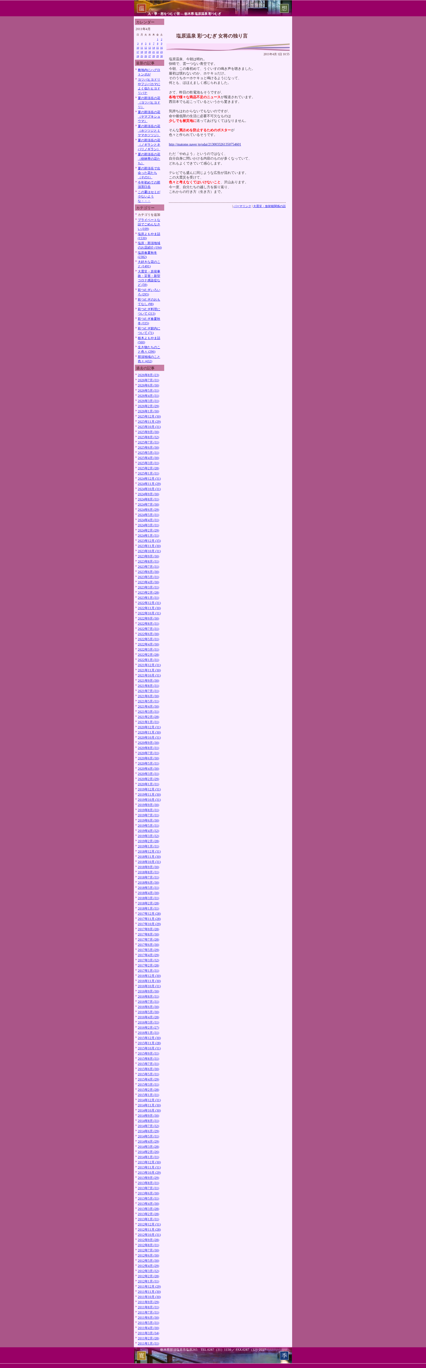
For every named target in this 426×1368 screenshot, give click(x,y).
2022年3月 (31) (148, 649)
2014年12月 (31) (149, 1100)
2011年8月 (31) (148, 1307)
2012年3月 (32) (148, 1271)
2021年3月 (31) (148, 711)
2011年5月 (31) (148, 1323)
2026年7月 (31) (148, 380)
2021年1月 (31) (148, 722)
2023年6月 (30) (148, 572)
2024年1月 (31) (148, 535)
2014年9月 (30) (148, 1115)
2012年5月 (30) (148, 1260)
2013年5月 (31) (148, 1198)
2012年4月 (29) (148, 1266)
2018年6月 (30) (148, 882)
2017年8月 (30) (148, 934)
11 (142, 47)
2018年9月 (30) (148, 867)
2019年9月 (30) (148, 805)
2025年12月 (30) (149, 416)
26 (145, 56)
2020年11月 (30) (149, 732)
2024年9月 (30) (148, 494)
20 (149, 52)
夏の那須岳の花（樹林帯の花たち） (149, 158)
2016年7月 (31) (148, 1001)
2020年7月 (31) (148, 753)
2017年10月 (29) (149, 924)
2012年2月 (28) (148, 1276)
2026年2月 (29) (148, 406)
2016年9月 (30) (148, 991)
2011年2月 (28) (148, 1338)
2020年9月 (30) (148, 743)
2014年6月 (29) (148, 1131)
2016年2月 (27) (148, 1027)
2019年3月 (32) (148, 836)
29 (157, 56)
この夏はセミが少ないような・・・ (149, 196)
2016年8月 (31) (148, 996)
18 (142, 52)
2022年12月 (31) (149, 603)
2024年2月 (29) (148, 530)
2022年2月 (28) (148, 655)
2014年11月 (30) (149, 1105)
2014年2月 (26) (148, 1152)
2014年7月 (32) (148, 1126)
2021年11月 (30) (149, 670)
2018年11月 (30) (149, 856)
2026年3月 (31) (148, 401)
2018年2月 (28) (148, 903)
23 (161, 52)
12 (145, 47)
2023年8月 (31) (148, 561)
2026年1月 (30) (148, 411)
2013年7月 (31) (148, 1188)
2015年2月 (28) (148, 1090)
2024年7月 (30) (148, 504)
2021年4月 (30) (148, 706)
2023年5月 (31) (148, 577)
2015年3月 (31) (148, 1084)
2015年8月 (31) (148, 1058)
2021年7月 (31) (148, 691)
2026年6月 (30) (148, 385)
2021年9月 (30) (148, 680)
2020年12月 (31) (149, 727)
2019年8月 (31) (148, 810)
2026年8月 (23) (148, 375)
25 (142, 56)
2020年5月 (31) (148, 763)
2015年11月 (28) (149, 1043)
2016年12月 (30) (149, 976)
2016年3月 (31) (148, 1022)
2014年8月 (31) (148, 1121)
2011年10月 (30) (149, 1297)
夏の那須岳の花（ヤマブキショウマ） (149, 116)
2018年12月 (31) (149, 851)
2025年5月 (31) (148, 453)
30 (161, 56)
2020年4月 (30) (148, 768)
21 (153, 52)
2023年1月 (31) (148, 598)
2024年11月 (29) (149, 484)
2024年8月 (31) (148, 499)
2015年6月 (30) (148, 1069)
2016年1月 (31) (148, 1033)
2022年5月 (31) (148, 639)
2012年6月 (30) (148, 1255)
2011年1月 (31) (148, 1343)
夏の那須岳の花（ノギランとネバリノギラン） (149, 144)
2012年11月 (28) (149, 1229)
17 (138, 52)
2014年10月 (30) (149, 1110)
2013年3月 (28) (148, 1209)
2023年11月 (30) (149, 546)
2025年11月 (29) (149, 421)
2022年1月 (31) (148, 660)
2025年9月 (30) (148, 432)
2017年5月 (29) (148, 950)
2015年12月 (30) (149, 1038)
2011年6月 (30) (148, 1317)
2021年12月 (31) (149, 665)
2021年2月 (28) (148, 717)
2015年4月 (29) (148, 1079)
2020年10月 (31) (149, 737)
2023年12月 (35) (149, 541)
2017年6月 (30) (148, 945)
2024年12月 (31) (149, 478)
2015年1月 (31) (148, 1095)
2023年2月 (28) (148, 592)
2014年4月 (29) (148, 1141)
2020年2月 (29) (148, 779)
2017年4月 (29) (148, 955)
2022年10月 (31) (149, 613)
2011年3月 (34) (148, 1333)
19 (145, 52)
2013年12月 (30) (149, 1162)
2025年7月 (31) (148, 442)
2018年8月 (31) (148, 872)
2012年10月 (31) (149, 1235)
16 (161, 47)
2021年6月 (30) (148, 696)
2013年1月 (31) (148, 1219)
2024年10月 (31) (149, 489)
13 (149, 47)
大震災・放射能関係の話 (269, 206)
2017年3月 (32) (148, 960)
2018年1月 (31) (148, 908)
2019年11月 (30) (149, 794)
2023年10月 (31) (149, 551)
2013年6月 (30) (148, 1193)
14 (153, 47)
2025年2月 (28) (148, 468)
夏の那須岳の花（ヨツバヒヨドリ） (149, 102)
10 (138, 47)
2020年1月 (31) (148, 784)
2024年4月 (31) (148, 520)
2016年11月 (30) (149, 981)
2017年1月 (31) (148, 970)
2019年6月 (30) (148, 820)
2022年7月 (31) (148, 629)
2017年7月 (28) (148, 939)
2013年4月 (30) (148, 1203)
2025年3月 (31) (148, 463)
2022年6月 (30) (148, 634)
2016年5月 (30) (148, 1012)
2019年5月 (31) (148, 825)
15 (157, 47)
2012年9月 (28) (148, 1240)
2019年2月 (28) (148, 841)
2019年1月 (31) (148, 846)
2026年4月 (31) (148, 396)
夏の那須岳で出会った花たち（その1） (149, 172)
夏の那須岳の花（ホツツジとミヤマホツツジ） (149, 130)
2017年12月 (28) (149, 913)
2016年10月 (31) (149, 986)
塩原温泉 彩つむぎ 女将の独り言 (212, 35)
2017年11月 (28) (149, 919)
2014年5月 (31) (148, 1136)
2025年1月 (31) (148, 473)
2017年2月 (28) (148, 965)
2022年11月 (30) (149, 608)
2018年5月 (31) (148, 888)
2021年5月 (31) (148, 701)
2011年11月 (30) (149, 1292)
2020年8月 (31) (148, 748)
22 (157, 52)
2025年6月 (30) (148, 447)
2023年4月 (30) (148, 582)
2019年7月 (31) (148, 815)
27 (149, 56)
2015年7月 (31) (148, 1064)
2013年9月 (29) (148, 1178)
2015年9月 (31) (148, 1053)
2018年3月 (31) (148, 898)
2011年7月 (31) (148, 1312)
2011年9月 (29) (148, 1302)
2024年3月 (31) (148, 525)
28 (153, 56)
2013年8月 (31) (148, 1183)
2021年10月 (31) (149, 675)
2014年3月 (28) (148, 1147)
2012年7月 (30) (148, 1250)
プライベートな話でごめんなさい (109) (149, 224)
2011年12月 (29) (149, 1286)
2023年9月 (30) (148, 556)
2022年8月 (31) (148, 623)
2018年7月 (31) (148, 877)
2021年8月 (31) (148, 686)
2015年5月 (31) (148, 1074)
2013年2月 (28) (148, 1214)
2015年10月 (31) (149, 1048)
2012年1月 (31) (148, 1281)
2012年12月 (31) (149, 1224)
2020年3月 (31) (148, 774)
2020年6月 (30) (148, 758)
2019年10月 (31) (149, 800)
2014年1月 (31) (148, 1157)
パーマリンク (242, 206)
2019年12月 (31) (149, 789)
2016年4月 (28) (148, 1017)
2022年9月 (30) (148, 618)
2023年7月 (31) (148, 566)
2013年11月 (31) (149, 1167)
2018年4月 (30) (148, 893)
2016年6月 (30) (148, 1007)
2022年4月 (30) (148, 644)
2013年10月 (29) (149, 1172)
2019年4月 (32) (148, 831)
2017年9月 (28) (148, 929)
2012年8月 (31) (148, 1245)
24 (138, 56)
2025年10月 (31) (149, 427)
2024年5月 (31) (148, 515)
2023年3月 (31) (148, 587)
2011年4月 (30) (148, 1328)
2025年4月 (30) (148, 458)
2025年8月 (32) (148, 437)
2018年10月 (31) (149, 862)
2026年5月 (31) (148, 390)
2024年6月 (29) (148, 509)
